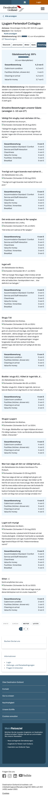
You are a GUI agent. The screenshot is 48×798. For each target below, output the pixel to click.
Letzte (36, 624)
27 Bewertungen (9, 39)
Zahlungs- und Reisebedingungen (20, 665)
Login (8, 662)
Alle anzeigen (11, 16)
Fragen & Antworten (14, 668)
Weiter (26, 624)
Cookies (5, 793)
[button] (24, 2)
